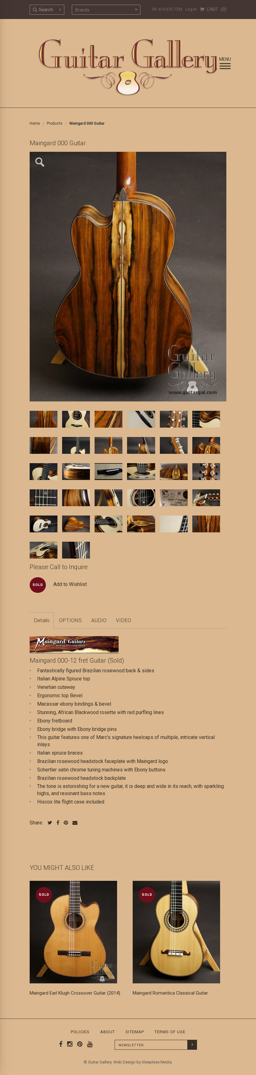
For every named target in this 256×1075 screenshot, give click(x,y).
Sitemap (135, 1031)
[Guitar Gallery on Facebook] (61, 1044)
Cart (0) (215, 9)
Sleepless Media (157, 1062)
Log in (191, 9)
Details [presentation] (42, 620)
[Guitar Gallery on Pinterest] (78, 1044)
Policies (80, 1031)
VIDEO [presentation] (123, 620)
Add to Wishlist (70, 584)
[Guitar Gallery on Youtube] (88, 1044)
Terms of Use (170, 1031)
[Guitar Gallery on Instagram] (68, 1044)
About (107, 1031)
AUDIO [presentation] (98, 620)
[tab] (42, 620)
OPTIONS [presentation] (70, 620)
